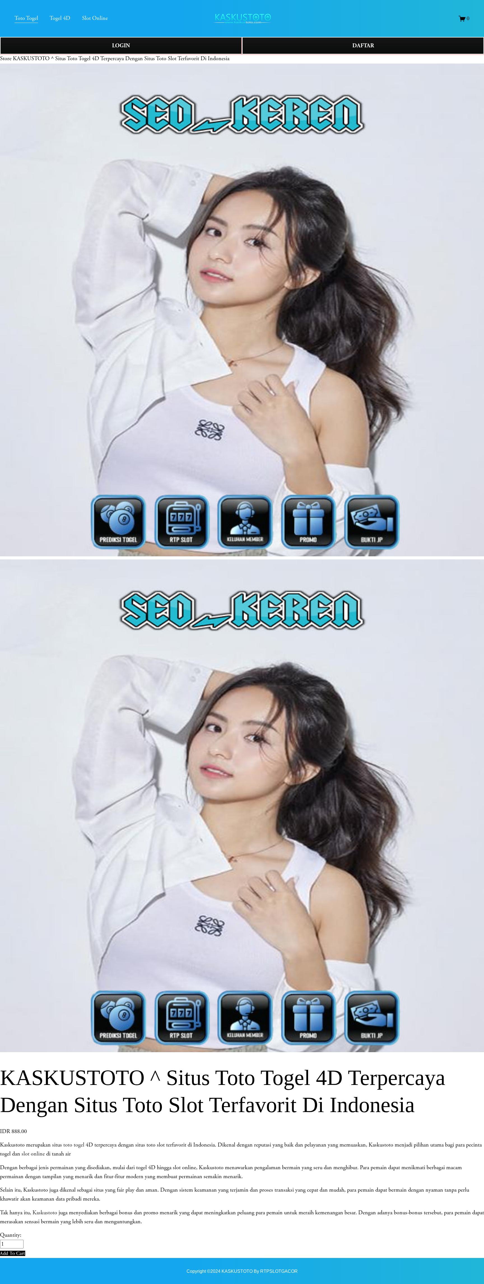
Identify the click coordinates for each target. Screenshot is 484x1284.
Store (5, 58)
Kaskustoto (44, 1212)
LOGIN (121, 45)
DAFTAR (363, 45)
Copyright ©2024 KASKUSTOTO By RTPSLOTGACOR (242, 1271)
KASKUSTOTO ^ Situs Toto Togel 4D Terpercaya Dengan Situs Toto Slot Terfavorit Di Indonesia (121, 58)
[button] (12, 1253)
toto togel (73, 1144)
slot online (33, 1153)
